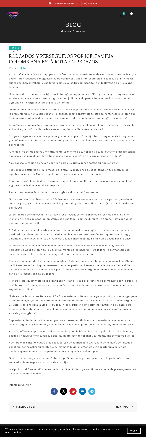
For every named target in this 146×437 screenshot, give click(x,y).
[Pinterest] (73, 391)
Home (67, 31)
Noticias (80, 31)
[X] (63, 391)
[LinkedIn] (82, 391)
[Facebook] (54, 391)
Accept (134, 431)
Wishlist (123, 14)
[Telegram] (91, 391)
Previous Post (25, 406)
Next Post (123, 406)
